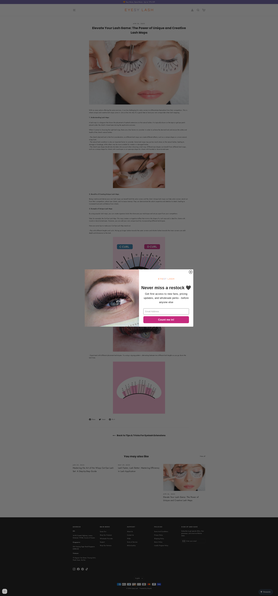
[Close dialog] (190, 272)
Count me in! (166, 319)
